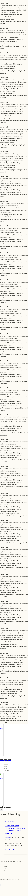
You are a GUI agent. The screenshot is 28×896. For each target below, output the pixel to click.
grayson (9, 837)
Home (6, 764)
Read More (9, 850)
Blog (5, 768)
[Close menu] (0, 885)
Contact (6, 771)
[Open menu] (1, 809)
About (6, 766)
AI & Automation (10, 822)
